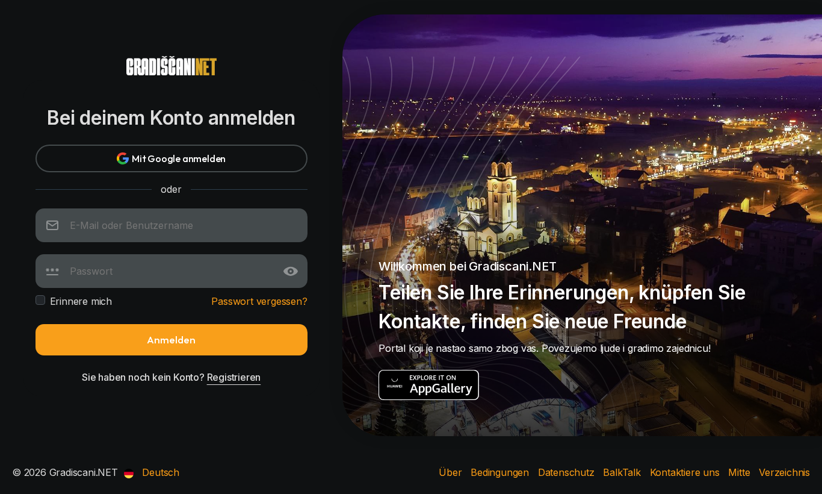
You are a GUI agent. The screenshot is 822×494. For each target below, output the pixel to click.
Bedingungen (501, 472)
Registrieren (234, 377)
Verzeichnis (784, 472)
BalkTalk (623, 472)
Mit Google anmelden (179, 158)
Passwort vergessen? (259, 301)
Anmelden (171, 339)
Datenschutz (568, 472)
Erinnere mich (81, 301)
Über (452, 472)
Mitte (740, 472)
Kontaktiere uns (686, 472)
